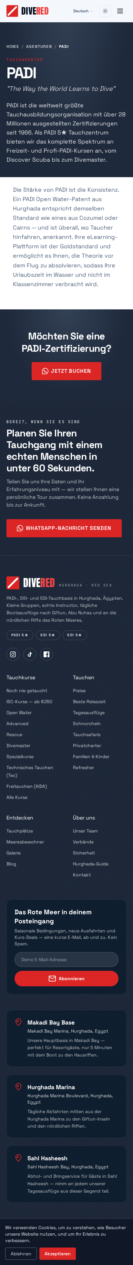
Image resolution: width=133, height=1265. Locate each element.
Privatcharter (87, 745)
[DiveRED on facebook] (46, 654)
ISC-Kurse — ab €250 (29, 701)
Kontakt (82, 875)
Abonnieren (72, 978)
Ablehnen (21, 1254)
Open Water (19, 712)
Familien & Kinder (91, 756)
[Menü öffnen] (120, 11)
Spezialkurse (20, 756)
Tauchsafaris (86, 734)
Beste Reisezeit (89, 701)
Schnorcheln (87, 723)
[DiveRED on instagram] (12, 654)
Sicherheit (84, 853)
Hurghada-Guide (90, 864)
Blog (11, 864)
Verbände (83, 842)
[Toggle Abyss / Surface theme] (105, 11)
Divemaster (18, 745)
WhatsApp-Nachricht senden (68, 528)
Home (12, 46)
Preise (79, 690)
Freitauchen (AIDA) (26, 786)
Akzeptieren (58, 1254)
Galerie (13, 853)
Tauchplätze (19, 831)
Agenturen (39, 46)
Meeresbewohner (25, 842)
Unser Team (85, 831)
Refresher (83, 767)
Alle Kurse (16, 797)
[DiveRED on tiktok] (29, 654)
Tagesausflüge (89, 712)
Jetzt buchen (71, 371)
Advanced (17, 723)
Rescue (14, 734)
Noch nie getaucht (26, 690)
